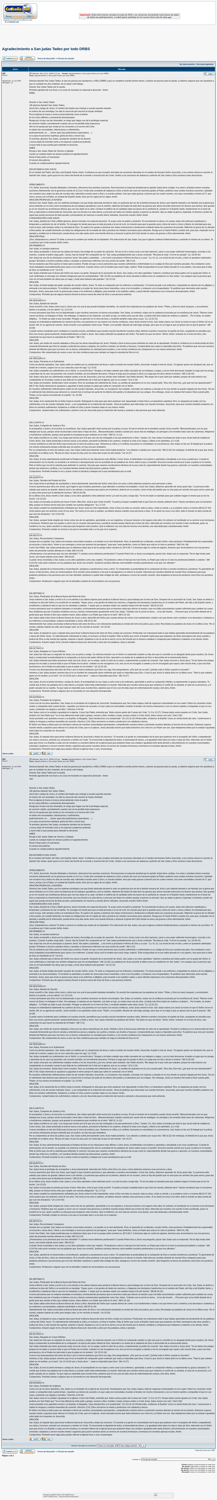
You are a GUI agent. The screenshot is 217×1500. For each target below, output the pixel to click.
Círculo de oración (66, 58)
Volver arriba (7, 754)
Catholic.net (51, 1496)
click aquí (167, 17)
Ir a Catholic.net (12, 22)
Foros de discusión (46, 58)
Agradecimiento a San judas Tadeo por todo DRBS (46, 49)
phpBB (53, 1495)
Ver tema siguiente (205, 64)
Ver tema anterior (187, 64)
